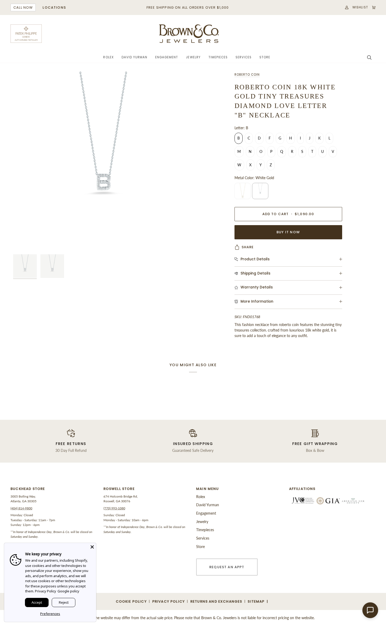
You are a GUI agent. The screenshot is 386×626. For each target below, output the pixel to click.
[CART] (371, 7)
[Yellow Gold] (242, 191)
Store (200, 546)
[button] (108, 57)
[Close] (92, 547)
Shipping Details (255, 273)
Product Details (255, 259)
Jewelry (202, 521)
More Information (257, 301)
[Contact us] (370, 610)
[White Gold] (260, 191)
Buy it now (288, 232)
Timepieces (205, 529)
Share (248, 247)
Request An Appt (226, 567)
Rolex (200, 496)
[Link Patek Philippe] (26, 33)
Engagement (206, 513)
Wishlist (360, 7)
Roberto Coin (247, 75)
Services (202, 538)
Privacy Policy (45, 591)
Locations (54, 7)
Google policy (68, 591)
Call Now (23, 7)
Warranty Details (257, 287)
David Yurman (207, 505)
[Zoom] (103, 162)
